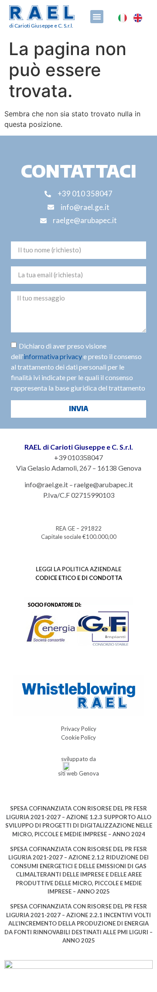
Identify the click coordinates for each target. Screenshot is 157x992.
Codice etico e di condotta (78, 577)
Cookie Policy (78, 737)
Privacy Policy (78, 728)
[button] (96, 16)
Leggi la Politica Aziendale (78, 569)
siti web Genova (78, 773)
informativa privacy (53, 356)
